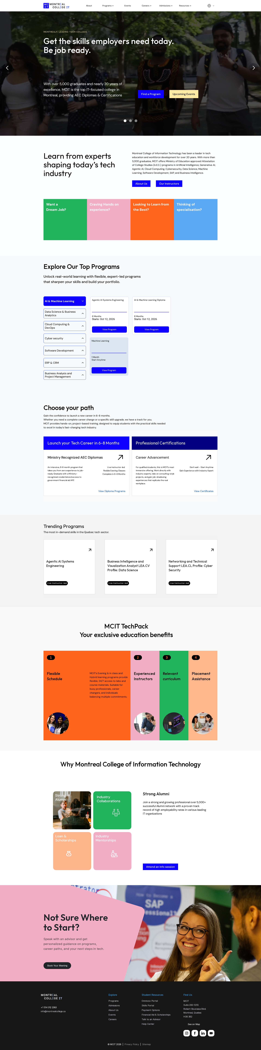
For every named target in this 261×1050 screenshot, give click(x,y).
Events (127, 5)
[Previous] (7, 68)
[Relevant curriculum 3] (144, 695)
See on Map (194, 1024)
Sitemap (146, 1044)
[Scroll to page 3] (142, 121)
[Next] (253, 68)
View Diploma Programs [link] (111, 491)
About (89, 5)
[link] (69, 566)
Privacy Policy (132, 1044)
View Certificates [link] (203, 491)
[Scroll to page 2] (130, 121)
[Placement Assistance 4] (173, 695)
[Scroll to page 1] (119, 121)
